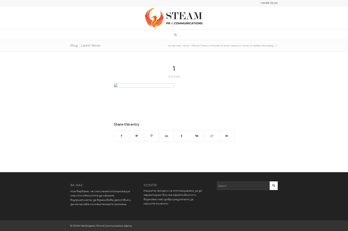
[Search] (174, 35)
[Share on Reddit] (211, 135)
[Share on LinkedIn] (166, 135)
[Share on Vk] (196, 135)
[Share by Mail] (226, 135)
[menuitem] (174, 35)
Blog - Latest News (85, 45)
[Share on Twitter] (136, 135)
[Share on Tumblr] (181, 135)
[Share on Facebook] (121, 135)
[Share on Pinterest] (151, 135)
